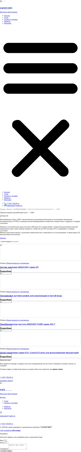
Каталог (7, 16)
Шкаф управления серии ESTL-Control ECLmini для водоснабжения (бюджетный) (39, 352)
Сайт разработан (10, 430)
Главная (2, 209)
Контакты (7, 23)
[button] (40, 108)
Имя (1, 440)
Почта (2, 443)
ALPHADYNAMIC (19, 209)
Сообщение (4, 449)
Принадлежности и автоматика (17, 263)
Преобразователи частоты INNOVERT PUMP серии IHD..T (27, 324)
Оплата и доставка (11, 19)
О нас (6, 17)
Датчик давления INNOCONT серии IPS (19, 267)
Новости (7, 21)
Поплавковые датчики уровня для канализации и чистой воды (31, 295)
